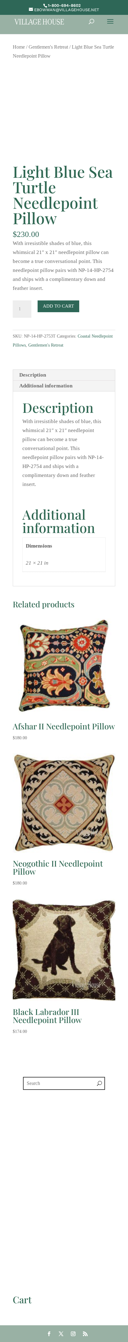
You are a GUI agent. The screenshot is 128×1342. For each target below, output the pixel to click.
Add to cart (58, 306)
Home (19, 47)
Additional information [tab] (45, 386)
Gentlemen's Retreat (48, 47)
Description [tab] (32, 375)
